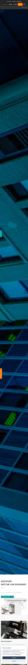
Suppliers (14, 1)
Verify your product (0, 373)
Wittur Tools (0, 233)
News (10, 1)
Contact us (20, 4)
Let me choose (17, 654)
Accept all (14, 657)
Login (24, 4)
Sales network (18, 1)
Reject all (14, 661)
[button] (1, 292)
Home (8, 1)
